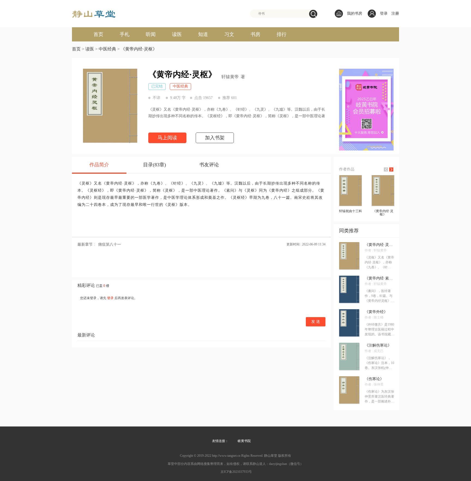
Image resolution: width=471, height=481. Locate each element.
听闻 (151, 34)
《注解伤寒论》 (378, 345)
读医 (177, 34)
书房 (255, 34)
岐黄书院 (244, 441)
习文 (229, 34)
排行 (281, 34)
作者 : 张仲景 (374, 384)
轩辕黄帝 (230, 77)
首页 (98, 34)
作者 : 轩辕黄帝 (376, 250)
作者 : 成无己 (374, 351)
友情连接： (220, 441)
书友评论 (209, 164)
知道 (203, 34)
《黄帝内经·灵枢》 (139, 49)
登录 (384, 13)
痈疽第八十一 (109, 244)
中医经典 (107, 49)
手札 (124, 34)
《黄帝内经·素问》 (379, 278)
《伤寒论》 (374, 379)
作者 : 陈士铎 (374, 317)
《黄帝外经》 (376, 312)
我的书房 (354, 13)
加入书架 (215, 137)
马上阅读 (167, 137)
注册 (395, 13)
